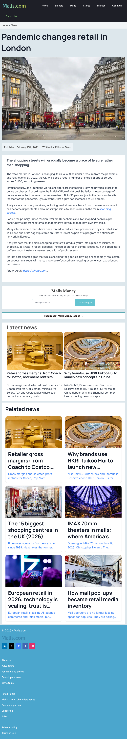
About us (117, 5)
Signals (59, 5)
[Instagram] (32, 646)
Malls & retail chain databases (18, 699)
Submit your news (11, 677)
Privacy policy (9, 727)
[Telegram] (18, 646)
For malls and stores (13, 671)
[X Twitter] (11, 646)
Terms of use (9, 733)
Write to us (8, 682)
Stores (86, 5)
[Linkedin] (4, 646)
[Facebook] (25, 646)
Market (101, 5)
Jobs (4, 716)
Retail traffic (8, 693)
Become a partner (11, 705)
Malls (73, 5)
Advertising (8, 665)
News (45, 5)
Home (5, 25)
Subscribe (11, 16)
